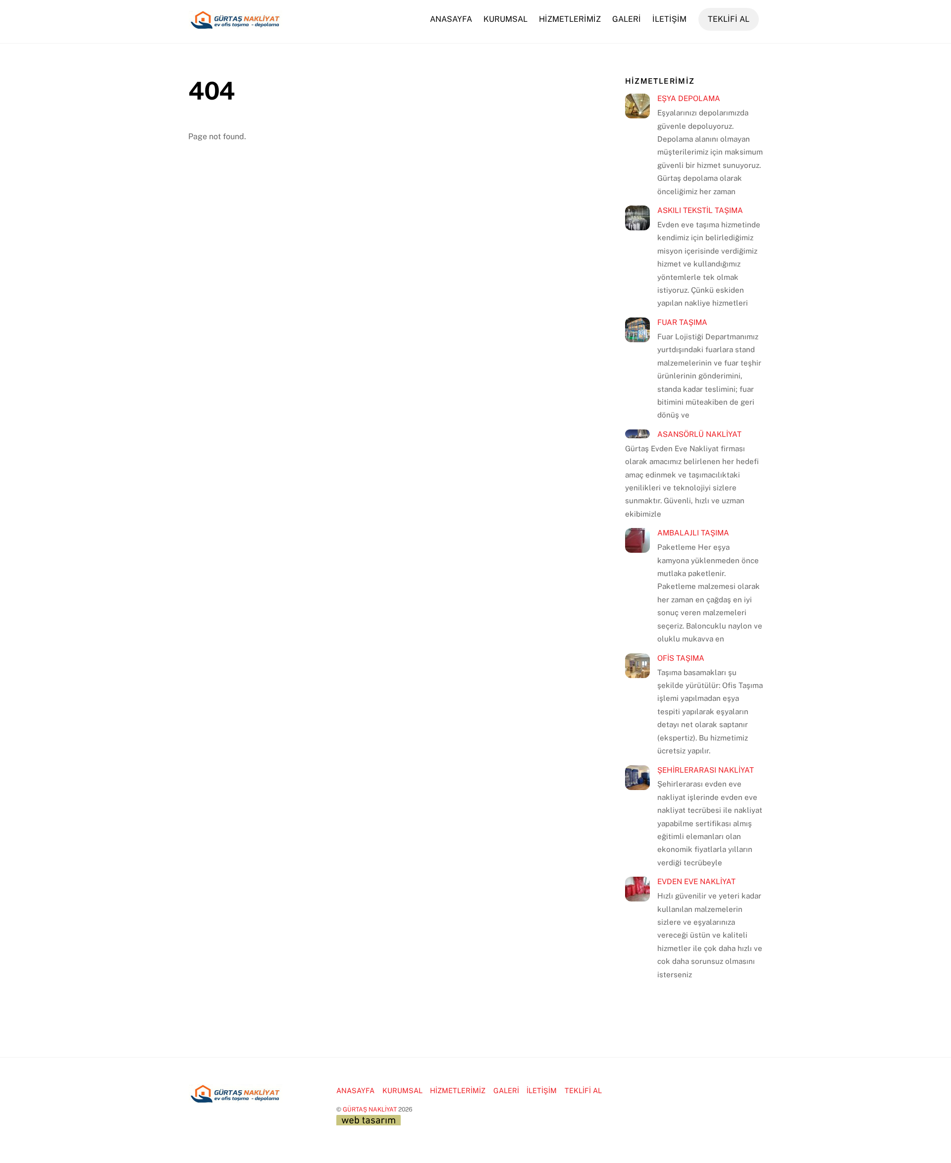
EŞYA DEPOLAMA (688, 98)
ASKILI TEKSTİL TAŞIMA (700, 210)
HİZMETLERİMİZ (570, 19)
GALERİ (626, 19)
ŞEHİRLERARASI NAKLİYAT (705, 770)
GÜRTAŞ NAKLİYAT (370, 1109)
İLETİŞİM (669, 19)
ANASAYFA (451, 19)
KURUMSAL (505, 19)
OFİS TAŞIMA (680, 658)
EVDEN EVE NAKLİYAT (696, 881)
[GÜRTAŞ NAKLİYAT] (235, 24)
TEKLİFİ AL (728, 19)
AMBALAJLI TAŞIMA (693, 533)
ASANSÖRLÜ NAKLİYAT (699, 434)
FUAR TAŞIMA (682, 322)
